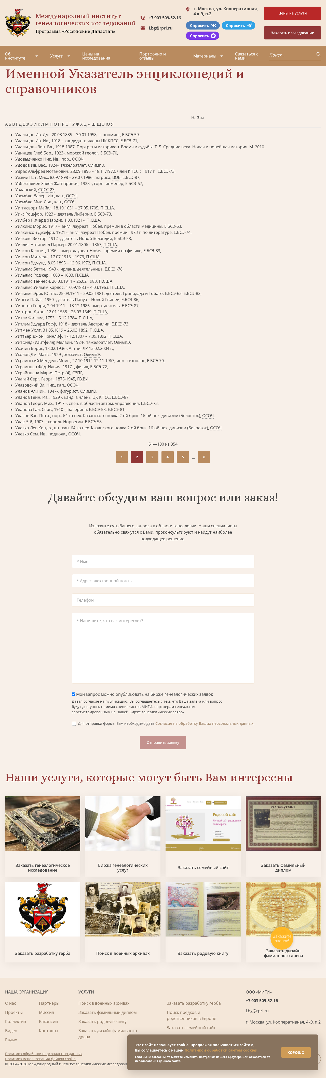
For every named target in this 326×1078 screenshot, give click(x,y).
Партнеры (49, 1003)
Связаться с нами (246, 56)
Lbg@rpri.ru (161, 28)
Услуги (56, 56)
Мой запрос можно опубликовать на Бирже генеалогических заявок (144, 694)
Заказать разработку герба (42, 953)
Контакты (48, 1030)
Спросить (199, 25)
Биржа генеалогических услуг (123, 868)
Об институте (15, 56)
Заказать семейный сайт (203, 867)
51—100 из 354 (163, 444)
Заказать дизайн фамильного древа (283, 953)
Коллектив (15, 1021)
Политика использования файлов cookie (40, 1058)
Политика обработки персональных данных (43, 1053)
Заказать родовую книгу (203, 953)
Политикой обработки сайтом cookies (221, 1050)
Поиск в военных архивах (123, 953)
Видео (11, 1030)
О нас (10, 1003)
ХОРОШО (296, 1052)
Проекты (14, 1012)
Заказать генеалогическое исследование (43, 868)
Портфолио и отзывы (152, 56)
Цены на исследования (96, 56)
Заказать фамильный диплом (283, 868)
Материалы (204, 56)
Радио (11, 1040)
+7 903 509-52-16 (165, 18)
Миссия (46, 1012)
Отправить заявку (163, 742)
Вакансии (48, 1021)
